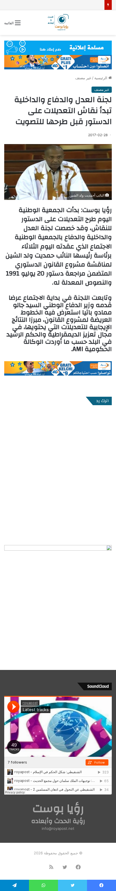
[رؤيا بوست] (58, 22)
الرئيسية (101, 78)
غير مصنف (83, 78)
